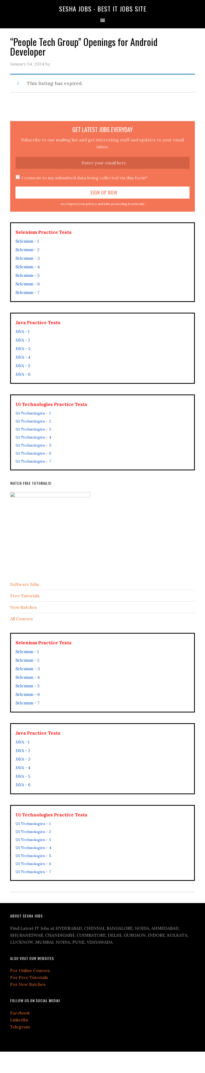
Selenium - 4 (27, 266)
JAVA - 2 (22, 340)
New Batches (23, 607)
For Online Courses (30, 970)
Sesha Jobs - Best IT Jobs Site (102, 8)
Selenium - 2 (27, 249)
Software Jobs (24, 584)
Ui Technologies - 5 (33, 445)
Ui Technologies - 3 (33, 429)
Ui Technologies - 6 (33, 453)
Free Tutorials (25, 595)
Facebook (20, 1013)
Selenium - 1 (27, 241)
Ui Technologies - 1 (33, 413)
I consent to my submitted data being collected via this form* (84, 177)
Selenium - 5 (27, 275)
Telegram (20, 1026)
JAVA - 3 (22, 348)
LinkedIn (19, 1019)
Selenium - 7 (27, 292)
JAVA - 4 (22, 357)
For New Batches (27, 984)
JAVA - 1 (22, 331)
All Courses (21, 618)
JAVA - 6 (22, 374)
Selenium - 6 (27, 283)
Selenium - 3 (27, 258)
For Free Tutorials (29, 977)
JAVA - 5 (22, 365)
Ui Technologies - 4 (33, 437)
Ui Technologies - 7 (33, 461)
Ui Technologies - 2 (33, 421)
